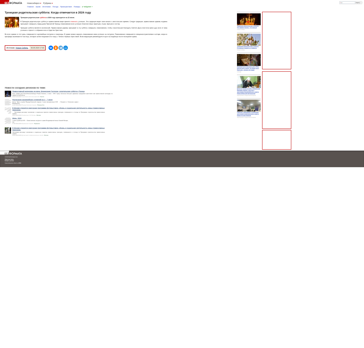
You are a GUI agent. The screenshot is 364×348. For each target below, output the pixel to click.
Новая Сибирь (22, 48)
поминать (74, 21)
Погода (55, 7)
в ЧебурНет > (87, 7)
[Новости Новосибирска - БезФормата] (11, 2)
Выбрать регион (9, 160)
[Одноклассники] (55, 48)
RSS (20, 163)
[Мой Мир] (65, 48)
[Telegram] (60, 48)
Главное (30, 7)
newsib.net (11, 28)
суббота (43, 17)
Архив (38, 7)
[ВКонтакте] (51, 48)
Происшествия (66, 7)
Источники (46, 7)
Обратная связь (9, 159)
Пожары (77, 7)
